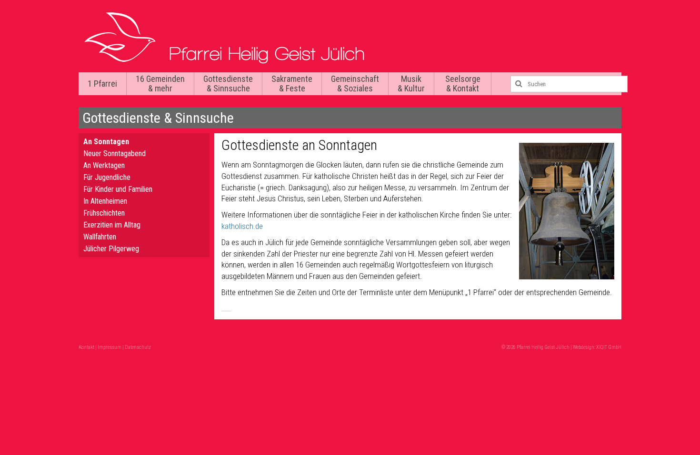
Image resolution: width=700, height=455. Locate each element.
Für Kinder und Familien (117, 189)
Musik (411, 83)
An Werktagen (104, 165)
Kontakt (86, 347)
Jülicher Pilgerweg (111, 248)
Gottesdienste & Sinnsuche (228, 83)
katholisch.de (242, 226)
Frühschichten (104, 213)
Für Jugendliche (106, 177)
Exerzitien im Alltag (111, 224)
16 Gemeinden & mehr (160, 83)
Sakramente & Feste (291, 83)
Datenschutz (138, 347)
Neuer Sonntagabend (114, 153)
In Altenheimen (105, 201)
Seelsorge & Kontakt (462, 83)
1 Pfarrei (102, 84)
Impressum (109, 347)
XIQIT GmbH (608, 347)
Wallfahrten (99, 236)
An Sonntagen (106, 141)
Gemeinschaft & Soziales (355, 83)
